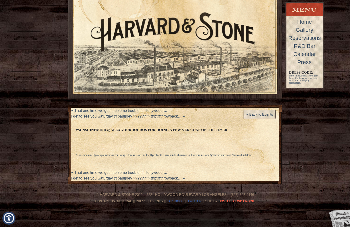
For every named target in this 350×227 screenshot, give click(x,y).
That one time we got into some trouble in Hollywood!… (119, 111)
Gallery (304, 30)
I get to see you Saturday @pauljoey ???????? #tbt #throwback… (128, 116)
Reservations (304, 38)
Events (156, 201)
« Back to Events (259, 114)
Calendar (304, 54)
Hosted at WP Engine (237, 201)
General (124, 201)
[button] (8, 218)
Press (304, 62)
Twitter (194, 201)
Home (304, 22)
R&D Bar (304, 46)
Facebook (175, 201)
